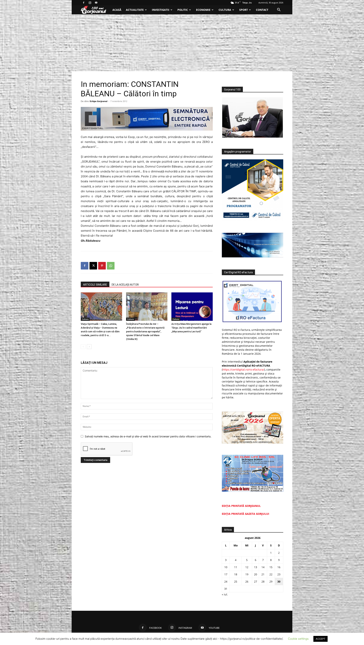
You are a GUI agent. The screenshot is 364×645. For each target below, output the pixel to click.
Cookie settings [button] (298, 638)
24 (225, 581)
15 (270, 567)
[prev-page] (83, 346)
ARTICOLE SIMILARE (95, 284)
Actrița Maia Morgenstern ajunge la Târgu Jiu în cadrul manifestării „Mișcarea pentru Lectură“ (191, 327)
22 (270, 574)
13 (255, 567)
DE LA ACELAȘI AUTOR (125, 284)
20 (255, 574)
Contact (262, 10)
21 (262, 574)
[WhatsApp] (111, 266)
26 (246, 581)
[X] (93, 266)
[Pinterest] (102, 266)
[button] (278, 10)
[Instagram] (90, 2)
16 (278, 567)
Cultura (225, 10)
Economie (203, 10)
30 (278, 581)
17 (225, 574)
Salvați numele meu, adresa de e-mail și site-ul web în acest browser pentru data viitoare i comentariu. (148, 436)
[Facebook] (83, 2)
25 (235, 581)
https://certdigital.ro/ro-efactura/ (243, 369)
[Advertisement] (182, 42)
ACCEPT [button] (320, 638)
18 (235, 574)
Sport (243, 10)
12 (246, 567)
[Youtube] (96, 2)
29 (270, 581)
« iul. (225, 594)
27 (255, 581)
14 (262, 567)
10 (225, 567)
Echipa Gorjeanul (98, 101)
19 (246, 574)
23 (278, 574)
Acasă (116, 10)
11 (235, 567)
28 (262, 581)
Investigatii (160, 10)
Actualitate (135, 10)
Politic (182, 10)
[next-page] (89, 346)
